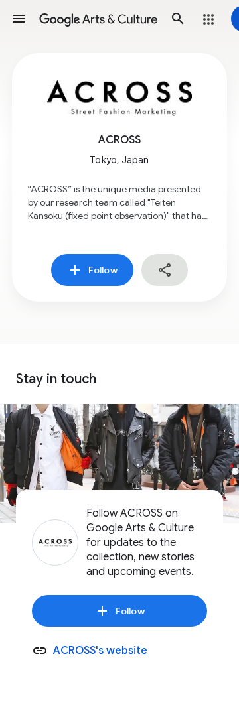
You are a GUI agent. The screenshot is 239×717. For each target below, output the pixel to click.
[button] (19, 18)
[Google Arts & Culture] (98, 18)
